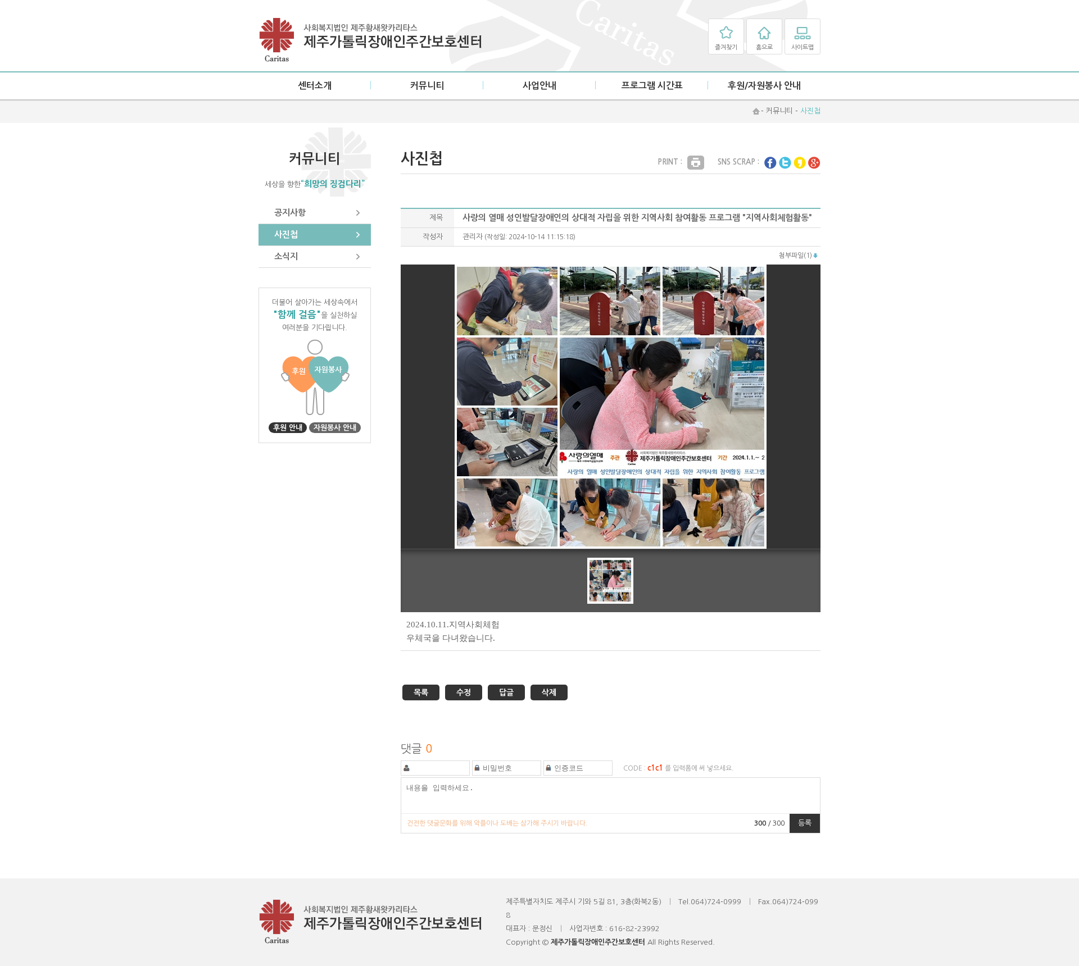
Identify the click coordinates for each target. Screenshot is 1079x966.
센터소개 (315, 85)
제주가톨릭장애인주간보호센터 (371, 40)
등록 (804, 823)
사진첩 (286, 234)
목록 (421, 692)
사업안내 (539, 85)
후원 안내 (287, 427)
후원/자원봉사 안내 (764, 85)
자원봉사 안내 (335, 427)
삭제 (549, 692)
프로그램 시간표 (652, 85)
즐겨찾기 (726, 47)
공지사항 (290, 212)
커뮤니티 (427, 85)
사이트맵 (802, 47)
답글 (506, 692)
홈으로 (764, 47)
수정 (463, 692)
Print (695, 163)
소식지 (286, 256)
